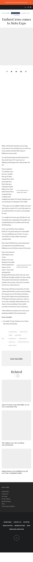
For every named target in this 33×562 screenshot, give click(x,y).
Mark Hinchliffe (6, 13)
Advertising (5, 491)
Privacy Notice (6, 499)
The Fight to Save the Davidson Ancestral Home (13, 444)
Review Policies (6, 501)
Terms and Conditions (8, 506)
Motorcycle (13, 338)
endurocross (13, 331)
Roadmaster (23, 338)
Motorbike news (15, 13)
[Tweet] (11, 71)
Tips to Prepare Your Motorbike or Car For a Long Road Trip (15, 406)
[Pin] (16, 71)
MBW (11, 335)
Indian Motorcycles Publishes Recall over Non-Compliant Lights (15, 472)
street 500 (12, 342)
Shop (3, 504)
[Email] (25, 71)
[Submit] (21, 71)
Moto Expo (18, 335)
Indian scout (23, 331)
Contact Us (5, 494)
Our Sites (4, 496)
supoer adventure (24, 342)
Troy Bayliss (13, 345)
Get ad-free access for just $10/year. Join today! (16, 2)
